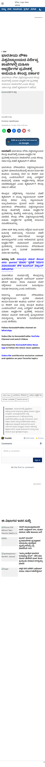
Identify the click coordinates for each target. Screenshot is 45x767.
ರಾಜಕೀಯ (17, 9)
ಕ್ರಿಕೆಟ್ (26, 9)
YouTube (35, 336)
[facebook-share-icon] (14, 132)
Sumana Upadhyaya (10, 121)
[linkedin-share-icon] (19, 132)
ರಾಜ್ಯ (4, 9)
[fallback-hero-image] (10, 530)
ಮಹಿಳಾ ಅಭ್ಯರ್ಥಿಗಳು (35, 395)
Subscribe (7, 356)
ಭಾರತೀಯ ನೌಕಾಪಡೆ (19, 395)
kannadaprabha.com (12, 416)
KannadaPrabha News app (20, 346)
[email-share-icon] (24, 132)
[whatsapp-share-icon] (4, 132)
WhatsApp (7, 331)
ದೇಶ (9, 9)
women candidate (8, 399)
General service (22, 399)
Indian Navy (6, 395)
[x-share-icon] (9, 132)
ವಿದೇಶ (33, 9)
